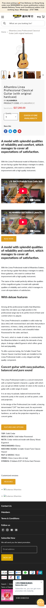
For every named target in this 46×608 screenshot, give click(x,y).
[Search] (4, 23)
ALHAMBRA (12, 100)
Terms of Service (7, 587)
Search (3, 584)
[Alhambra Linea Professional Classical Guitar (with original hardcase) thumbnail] (3, 75)
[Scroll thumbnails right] (43, 75)
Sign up (7, 557)
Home (3, 32)
